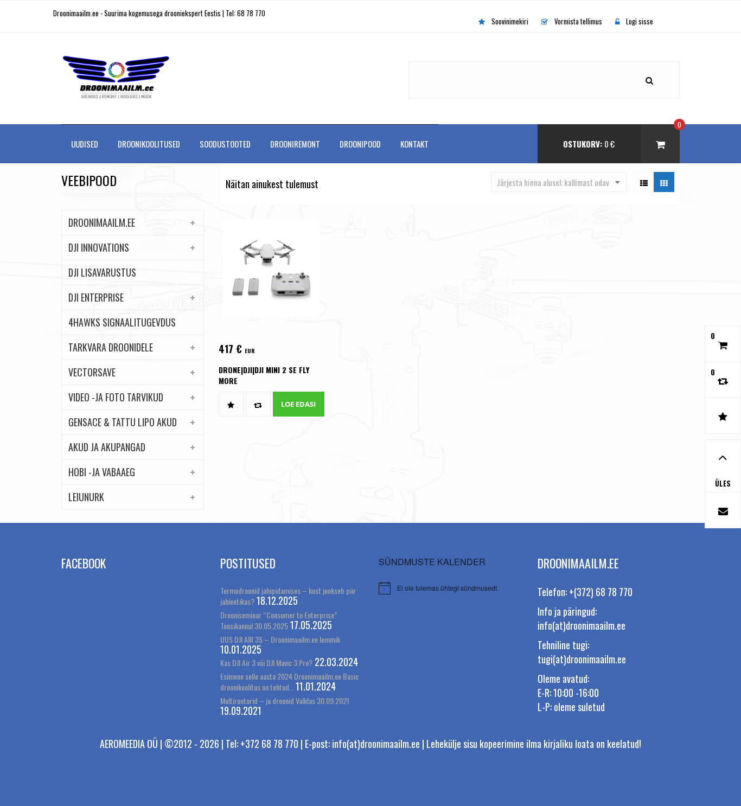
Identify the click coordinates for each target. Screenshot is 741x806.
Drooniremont (295, 144)
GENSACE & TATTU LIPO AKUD (122, 422)
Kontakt (414, 144)
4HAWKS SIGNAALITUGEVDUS (122, 322)
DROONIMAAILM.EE (101, 222)
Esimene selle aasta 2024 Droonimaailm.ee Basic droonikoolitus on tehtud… (289, 681)
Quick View (259, 291)
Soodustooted (225, 144)
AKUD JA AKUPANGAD (106, 447)
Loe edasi (298, 404)
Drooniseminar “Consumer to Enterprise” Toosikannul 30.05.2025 (278, 620)
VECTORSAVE (92, 372)
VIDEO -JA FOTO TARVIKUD (115, 397)
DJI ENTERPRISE (96, 297)
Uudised (84, 144)
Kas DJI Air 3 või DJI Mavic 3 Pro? (266, 662)
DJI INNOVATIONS (98, 247)
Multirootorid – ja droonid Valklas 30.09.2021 (284, 700)
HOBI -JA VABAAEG (101, 472)
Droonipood (360, 144)
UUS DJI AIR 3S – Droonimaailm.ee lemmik (280, 639)
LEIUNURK (86, 497)
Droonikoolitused (149, 144)
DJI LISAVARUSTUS (102, 272)
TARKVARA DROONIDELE (110, 347)
